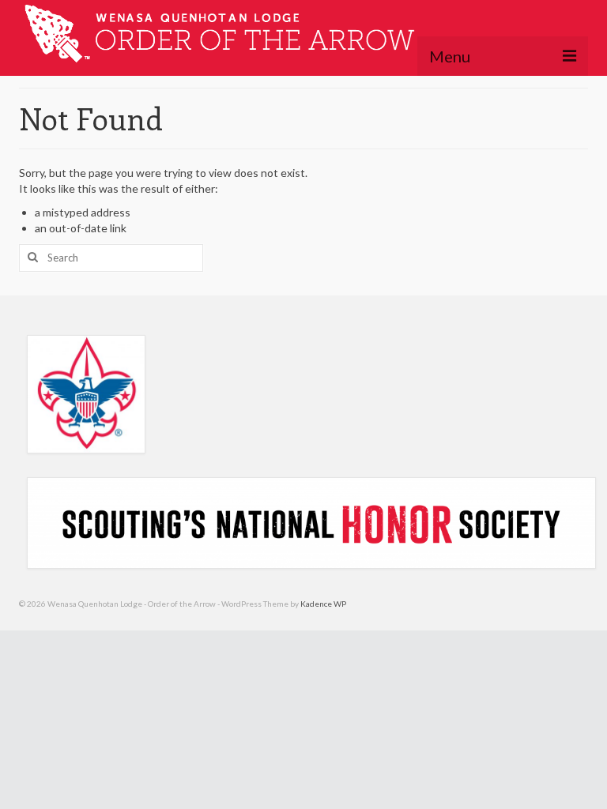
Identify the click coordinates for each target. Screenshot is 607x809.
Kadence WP (323, 603)
